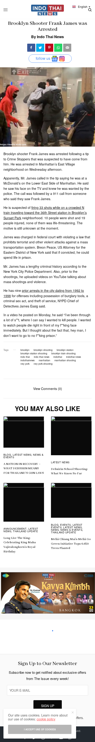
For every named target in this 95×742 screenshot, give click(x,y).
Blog (7, 454)
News (55, 530)
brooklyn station (65, 350)
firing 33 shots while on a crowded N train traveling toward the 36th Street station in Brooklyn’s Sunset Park (45, 212)
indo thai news (41, 357)
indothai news (73, 357)
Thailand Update (25, 531)
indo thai (25, 357)
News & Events (71, 530)
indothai (57, 357)
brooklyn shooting (43, 350)
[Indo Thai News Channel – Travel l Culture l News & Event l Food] (47, 10)
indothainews (28, 360)
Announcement (15, 528)
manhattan (44, 360)
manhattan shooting (65, 360)
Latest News (22, 454)
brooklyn (25, 350)
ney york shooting (43, 364)
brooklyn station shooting (34, 353)
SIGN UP (47, 705)
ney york (25, 364)
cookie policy (46, 719)
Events (65, 524)
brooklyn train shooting (63, 353)
